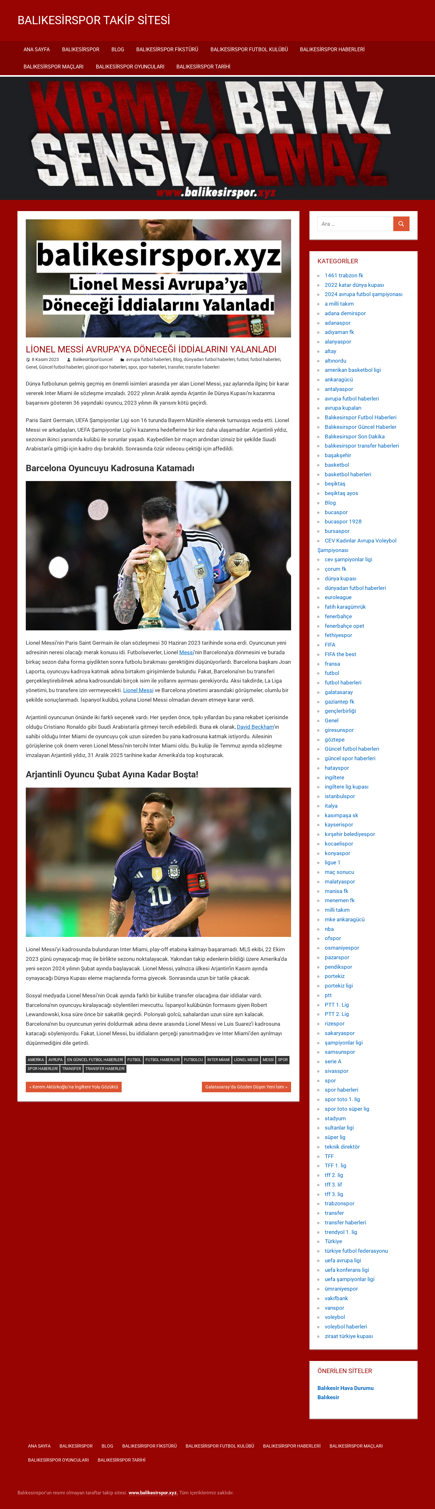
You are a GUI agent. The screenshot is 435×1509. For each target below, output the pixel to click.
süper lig (335, 1137)
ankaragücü (339, 379)
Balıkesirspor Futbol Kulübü (249, 49)
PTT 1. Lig (337, 1005)
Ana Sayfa (37, 49)
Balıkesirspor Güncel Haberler (360, 427)
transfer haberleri (202, 367)
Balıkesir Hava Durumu (345, 1388)
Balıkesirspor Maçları (53, 67)
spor (132, 367)
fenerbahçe (338, 616)
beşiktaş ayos (341, 493)
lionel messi (246, 1060)
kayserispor (339, 824)
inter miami (218, 1060)
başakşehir (338, 455)
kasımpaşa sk (341, 815)
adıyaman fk (339, 332)
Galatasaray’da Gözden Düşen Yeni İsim (244, 1088)
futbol (242, 359)
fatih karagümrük (345, 607)
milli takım (337, 910)
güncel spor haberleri (105, 367)
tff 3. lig (334, 1194)
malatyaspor (340, 881)
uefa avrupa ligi (343, 1260)
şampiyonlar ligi (344, 1042)
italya (331, 806)
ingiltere (334, 777)
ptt (328, 995)
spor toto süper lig (347, 1109)
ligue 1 (333, 862)
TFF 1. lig (335, 1165)
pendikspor (338, 967)
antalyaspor (339, 389)
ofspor (333, 938)
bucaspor (336, 512)
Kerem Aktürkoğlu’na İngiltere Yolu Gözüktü (75, 1088)
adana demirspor (345, 313)
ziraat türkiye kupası (349, 1336)
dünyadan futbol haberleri (209, 359)
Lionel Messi (138, 690)
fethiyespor (338, 635)
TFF (329, 1156)
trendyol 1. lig (341, 1232)
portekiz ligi (339, 985)
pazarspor (337, 957)
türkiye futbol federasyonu (356, 1251)
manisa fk (336, 891)
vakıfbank (336, 1298)
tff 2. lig (334, 1175)
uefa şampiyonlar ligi (349, 1279)
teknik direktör (342, 1147)
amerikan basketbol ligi (353, 370)
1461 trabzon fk (344, 275)
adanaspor (338, 323)
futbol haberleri (265, 359)
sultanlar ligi (339, 1127)
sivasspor (336, 1071)
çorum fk (335, 569)
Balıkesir (328, 1397)
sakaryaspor (340, 1033)
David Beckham (255, 727)
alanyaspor (338, 341)
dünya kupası (340, 578)
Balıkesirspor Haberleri (332, 49)
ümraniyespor (341, 1289)
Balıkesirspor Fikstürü (167, 49)
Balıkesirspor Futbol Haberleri (360, 417)
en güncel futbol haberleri (95, 1060)
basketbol (337, 465)
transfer (175, 367)
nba (329, 929)
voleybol (335, 1317)
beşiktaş (335, 483)
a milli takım (339, 304)
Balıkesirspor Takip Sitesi (94, 20)
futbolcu (193, 1060)
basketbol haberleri (348, 474)
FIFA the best (340, 654)
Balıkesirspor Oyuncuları (130, 67)
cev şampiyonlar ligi (348, 559)
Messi (186, 652)
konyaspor (337, 853)
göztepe (335, 739)
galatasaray (339, 692)
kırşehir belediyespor (350, 834)
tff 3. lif (333, 1184)
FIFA (330, 644)
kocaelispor (339, 843)
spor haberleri (152, 367)
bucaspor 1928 (343, 521)
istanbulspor (340, 796)
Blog (117, 49)
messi (268, 1060)
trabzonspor (339, 1203)
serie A (333, 1061)
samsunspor (340, 1052)
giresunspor (339, 730)
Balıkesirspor (80, 49)
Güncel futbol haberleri (61, 367)
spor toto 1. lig (342, 1099)
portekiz (335, 976)
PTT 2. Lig (337, 1014)
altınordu (335, 361)
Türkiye (333, 1241)
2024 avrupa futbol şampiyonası (364, 294)
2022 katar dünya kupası (354, 285)
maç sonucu (339, 872)
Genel (31, 367)
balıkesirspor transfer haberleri (362, 446)
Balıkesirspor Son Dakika (355, 436)
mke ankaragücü (345, 919)
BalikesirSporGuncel (92, 359)
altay (330, 351)
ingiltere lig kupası (346, 786)
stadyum (335, 1118)
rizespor (335, 1023)
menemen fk (340, 900)
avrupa (55, 1060)
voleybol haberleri (346, 1326)
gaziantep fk (339, 701)
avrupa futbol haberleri (148, 359)
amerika (36, 1060)
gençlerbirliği (340, 711)
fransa (332, 664)
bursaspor (337, 531)
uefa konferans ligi (347, 1270)
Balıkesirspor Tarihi (203, 67)
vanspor (334, 1308)
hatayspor (337, 768)
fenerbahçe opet (344, 626)
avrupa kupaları (343, 408)
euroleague (338, 597)
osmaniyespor (342, 948)
